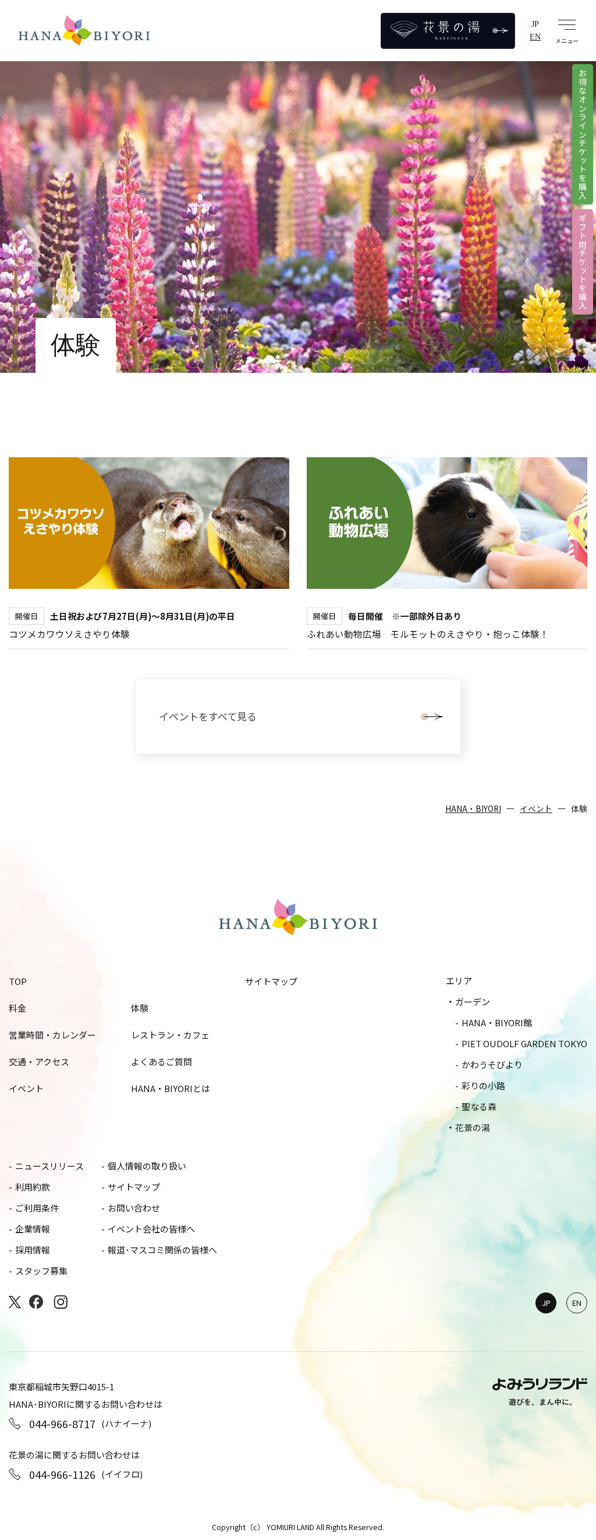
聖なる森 (479, 1106)
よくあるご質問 (161, 1061)
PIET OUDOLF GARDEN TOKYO (524, 1043)
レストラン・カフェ (170, 1035)
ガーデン (472, 1001)
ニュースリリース (49, 1166)
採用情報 (32, 1250)
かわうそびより (492, 1064)
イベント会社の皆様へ (151, 1229)
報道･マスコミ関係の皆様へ (162, 1250)
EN (535, 36)
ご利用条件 (37, 1208)
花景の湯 (472, 1127)
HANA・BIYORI (473, 808)
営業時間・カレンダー (52, 1035)
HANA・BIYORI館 (497, 1022)
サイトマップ (271, 981)
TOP (18, 981)
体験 (139, 1008)
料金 (17, 1008)
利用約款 (32, 1187)
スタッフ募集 (41, 1271)
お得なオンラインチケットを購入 (582, 134)
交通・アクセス (39, 1061)
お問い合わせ (134, 1208)
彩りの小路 (483, 1085)
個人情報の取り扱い (147, 1166)
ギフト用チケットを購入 (582, 262)
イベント (536, 808)
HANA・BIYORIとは (170, 1088)
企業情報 (32, 1229)
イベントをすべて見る (208, 716)
